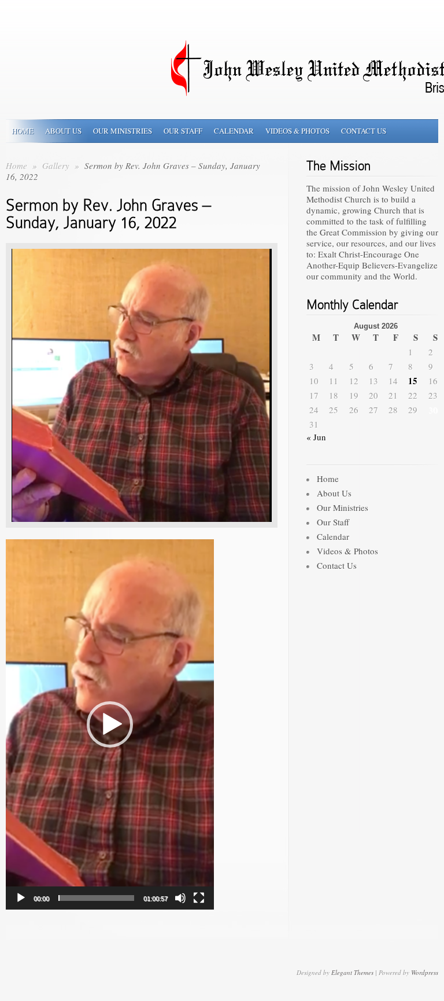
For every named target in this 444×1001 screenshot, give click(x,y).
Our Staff (183, 131)
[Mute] (180, 898)
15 (412, 381)
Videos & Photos (297, 131)
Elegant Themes (352, 972)
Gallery (57, 165)
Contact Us (363, 131)
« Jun (316, 437)
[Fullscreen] (199, 898)
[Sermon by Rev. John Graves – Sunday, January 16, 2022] (142, 536)
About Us (63, 131)
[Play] (21, 898)
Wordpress (424, 972)
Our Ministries (122, 131)
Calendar (234, 131)
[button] (110, 724)
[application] (110, 724)
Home (23, 131)
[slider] (96, 898)
